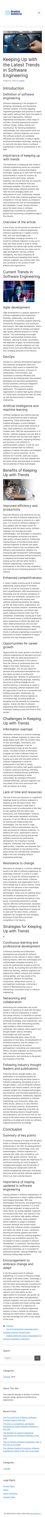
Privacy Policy (9, 1486)
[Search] (37, 1358)
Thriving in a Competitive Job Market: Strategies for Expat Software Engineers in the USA (21, 1426)
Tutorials (9, 1326)
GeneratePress (35, 1514)
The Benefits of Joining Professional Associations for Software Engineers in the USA (21, 1435)
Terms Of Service (10, 1493)
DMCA (5, 1490)
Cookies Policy (9, 1497)
